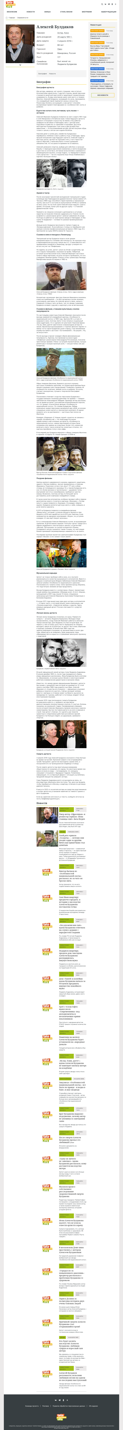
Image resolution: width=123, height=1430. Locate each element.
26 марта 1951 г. (64, 37)
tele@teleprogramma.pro (50, 799)
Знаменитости (22, 18)
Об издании (93, 1406)
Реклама (45, 1406)
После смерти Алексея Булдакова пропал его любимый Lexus (70, 1140)
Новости (52, 74)
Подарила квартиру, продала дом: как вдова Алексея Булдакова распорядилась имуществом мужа (70, 955)
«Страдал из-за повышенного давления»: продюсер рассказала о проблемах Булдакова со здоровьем (71, 1275)
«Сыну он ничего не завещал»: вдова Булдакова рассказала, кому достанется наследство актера (72, 1163)
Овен (59, 49)
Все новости (103, 95)
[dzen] (115, 4)
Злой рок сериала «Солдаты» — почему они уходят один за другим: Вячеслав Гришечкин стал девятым (72, 840)
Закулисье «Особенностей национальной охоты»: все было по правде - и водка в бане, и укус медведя (72, 1086)
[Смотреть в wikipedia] (20, 66)
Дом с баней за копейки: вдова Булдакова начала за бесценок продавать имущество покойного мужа (72, 983)
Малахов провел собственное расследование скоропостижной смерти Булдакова (71, 1191)
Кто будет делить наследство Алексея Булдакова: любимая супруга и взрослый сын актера (71, 1346)
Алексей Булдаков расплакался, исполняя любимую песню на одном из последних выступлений (72, 1376)
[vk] (105, 4)
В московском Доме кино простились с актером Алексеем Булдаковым (71, 1250)
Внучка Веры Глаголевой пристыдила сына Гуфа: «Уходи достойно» (102, 48)
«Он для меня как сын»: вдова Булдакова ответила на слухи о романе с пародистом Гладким (72, 929)
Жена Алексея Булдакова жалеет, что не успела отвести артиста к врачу (71, 1223)
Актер (60, 33)
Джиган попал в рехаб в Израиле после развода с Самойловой (100, 36)
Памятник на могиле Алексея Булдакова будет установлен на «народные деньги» (72, 1041)
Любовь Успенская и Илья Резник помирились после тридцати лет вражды (100, 74)
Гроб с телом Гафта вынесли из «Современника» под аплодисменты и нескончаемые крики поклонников (69, 1012)
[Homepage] (11, 4)
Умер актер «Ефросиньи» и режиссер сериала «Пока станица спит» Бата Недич (72, 816)
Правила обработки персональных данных (69, 1406)
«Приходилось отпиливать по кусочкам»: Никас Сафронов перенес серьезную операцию (101, 86)
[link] (61, 173)
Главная (12, 18)
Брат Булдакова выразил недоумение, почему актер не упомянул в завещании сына (72, 1117)
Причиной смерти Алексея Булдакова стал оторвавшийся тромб (72, 1324)
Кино (66, 33)
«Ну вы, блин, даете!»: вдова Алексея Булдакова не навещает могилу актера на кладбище (72, 1064)
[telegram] (109, 4)
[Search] (102, 4)
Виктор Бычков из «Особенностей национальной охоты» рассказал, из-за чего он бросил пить (70, 876)
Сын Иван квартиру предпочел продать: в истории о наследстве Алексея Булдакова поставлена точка (70, 902)
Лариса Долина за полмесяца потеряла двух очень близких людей (71, 1301)
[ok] (112, 4)
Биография (42, 74)
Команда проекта (32, 1406)
